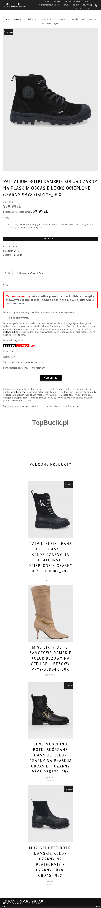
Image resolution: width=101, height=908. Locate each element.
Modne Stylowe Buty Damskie (49, 5)
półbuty (86, 5)
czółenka (75, 5)
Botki (21, 19)
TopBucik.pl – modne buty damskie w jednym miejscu (63, 1)
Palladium (17, 254)
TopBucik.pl (15, 4)
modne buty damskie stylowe (15, 7)
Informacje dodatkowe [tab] (29, 273)
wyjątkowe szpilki (19, 391)
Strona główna (11, 19)
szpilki (66, 5)
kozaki (78, 8)
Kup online (52, 239)
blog (87, 1)
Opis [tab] (8, 273)
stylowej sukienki (11, 331)
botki (87, 8)
